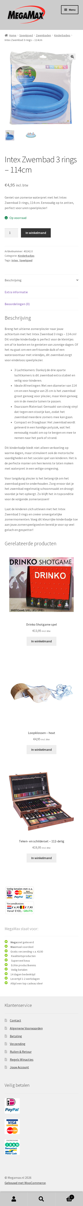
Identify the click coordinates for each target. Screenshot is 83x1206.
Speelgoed (26, 35)
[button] (72, 56)
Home (12, 35)
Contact (15, 1020)
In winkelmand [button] (41, 641)
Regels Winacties (21, 1059)
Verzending (17, 1044)
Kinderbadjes (62, 35)
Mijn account (14, 1199)
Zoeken (41, 1199)
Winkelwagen (64, 1196)
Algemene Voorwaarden (26, 1028)
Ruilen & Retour (21, 1052)
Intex (14, 260)
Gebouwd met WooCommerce (25, 1183)
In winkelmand (36, 233)
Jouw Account (19, 1067)
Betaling (16, 1036)
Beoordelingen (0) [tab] (17, 304)
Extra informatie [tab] (16, 292)
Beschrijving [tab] (13, 280)
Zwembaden (43, 35)
